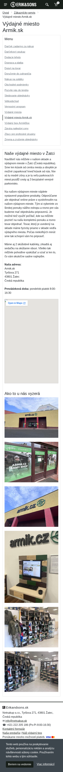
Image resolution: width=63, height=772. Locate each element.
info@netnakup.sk (16, 720)
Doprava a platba (14, 62)
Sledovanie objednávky (17, 95)
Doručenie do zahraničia (18, 73)
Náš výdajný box (32, 733)
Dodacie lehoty (13, 57)
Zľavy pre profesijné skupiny (20, 134)
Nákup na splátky (14, 79)
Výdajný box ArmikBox (17, 123)
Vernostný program (15, 106)
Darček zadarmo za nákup (19, 46)
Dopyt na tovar (13, 68)
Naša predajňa (11, 733)
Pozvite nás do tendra (16, 90)
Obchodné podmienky (17, 84)
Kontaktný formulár (14, 728)
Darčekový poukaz (15, 51)
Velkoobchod (12, 101)
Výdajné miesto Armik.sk (18, 117)
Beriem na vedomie (19, 764)
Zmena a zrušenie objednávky (21, 139)
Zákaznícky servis (24, 12)
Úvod (6, 12)
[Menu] (6, 5)
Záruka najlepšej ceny (17, 128)
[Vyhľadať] (46, 4)
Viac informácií (45, 764)
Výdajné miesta (13, 112)
